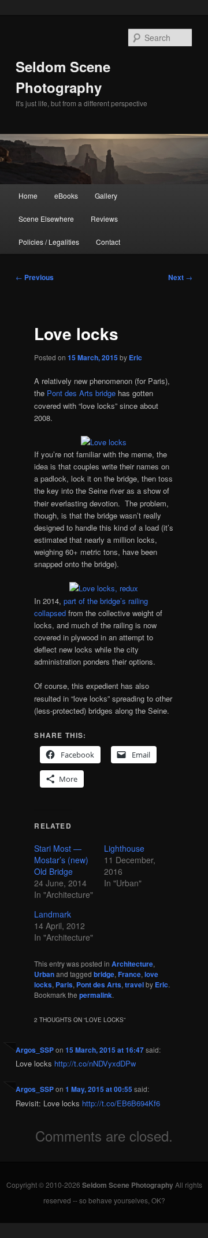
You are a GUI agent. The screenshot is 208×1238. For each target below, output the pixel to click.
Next (180, 277)
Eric (135, 357)
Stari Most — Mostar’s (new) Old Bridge (61, 859)
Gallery (106, 195)
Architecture (132, 964)
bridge (104, 974)
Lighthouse (124, 848)
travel (134, 984)
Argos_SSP (35, 1050)
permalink (95, 995)
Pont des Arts (98, 984)
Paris (64, 984)
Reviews (104, 218)
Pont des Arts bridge (81, 392)
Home (28, 195)
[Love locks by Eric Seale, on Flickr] (104, 442)
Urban (44, 974)
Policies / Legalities (48, 242)
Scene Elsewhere (46, 218)
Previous (35, 277)
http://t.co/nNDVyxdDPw (95, 1063)
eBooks (66, 195)
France (129, 974)
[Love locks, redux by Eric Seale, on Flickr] (103, 588)
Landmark (52, 914)
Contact (108, 242)
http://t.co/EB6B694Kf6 (121, 1103)
